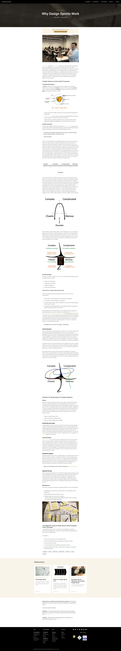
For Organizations (95, 1)
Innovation (68, 551)
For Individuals (87, 1)
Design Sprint (55, 551)
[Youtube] (86, 629)
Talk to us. (58, 619)
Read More (37, 591)
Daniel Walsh (45, 65)
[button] (37, 632)
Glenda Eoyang (73, 466)
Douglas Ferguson (64, 17)
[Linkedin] (82, 629)
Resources (111, 1)
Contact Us (117, 1)
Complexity (45, 551)
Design (50, 551)
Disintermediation (46, 439)
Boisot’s (71, 312)
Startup (72, 551)
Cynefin (75, 67)
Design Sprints (60, 10)
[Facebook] (75, 629)
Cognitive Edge (68, 126)
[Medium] (80, 629)
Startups (44, 553)
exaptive (44, 434)
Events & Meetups (104, 1)
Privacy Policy (56, 649)
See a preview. (48, 614)
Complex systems (48, 116)
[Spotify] (84, 629)
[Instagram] (78, 629)
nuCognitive (55, 65)
